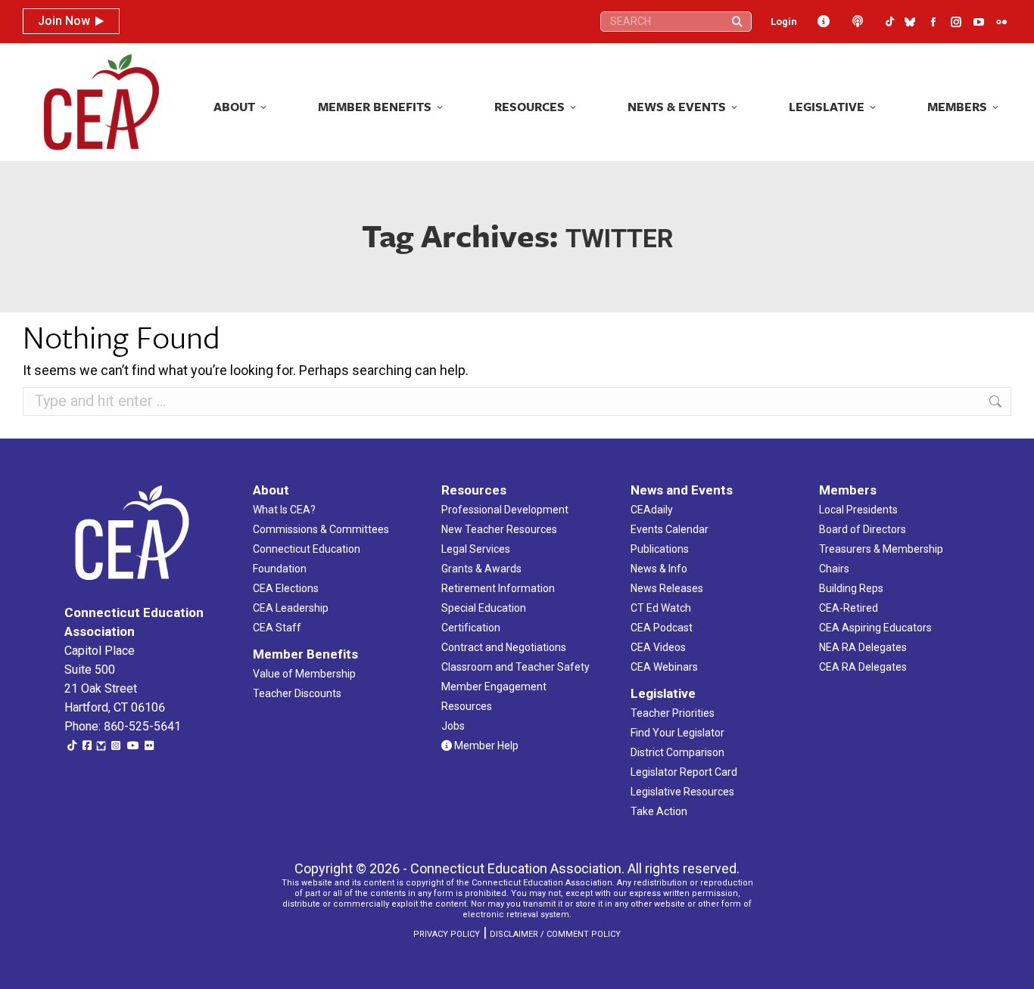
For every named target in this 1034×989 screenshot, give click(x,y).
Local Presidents (858, 510)
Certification (470, 628)
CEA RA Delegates (863, 667)
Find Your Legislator (677, 733)
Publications (660, 549)
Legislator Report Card (684, 772)
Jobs (453, 726)
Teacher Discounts (297, 693)
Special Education (483, 608)
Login (784, 21)
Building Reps (851, 588)
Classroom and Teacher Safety (515, 667)
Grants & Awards (481, 569)
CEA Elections (286, 588)
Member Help (485, 745)
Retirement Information (498, 588)
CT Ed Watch (661, 608)
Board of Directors (862, 529)
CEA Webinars (664, 667)
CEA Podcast (662, 628)
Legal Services (475, 549)
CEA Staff (277, 628)
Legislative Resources (682, 792)
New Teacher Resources (499, 529)
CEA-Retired (848, 608)
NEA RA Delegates (863, 647)
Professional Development (504, 510)
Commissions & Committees (321, 529)
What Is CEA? (284, 510)
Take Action (659, 811)
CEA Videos (658, 647)
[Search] (737, 21)
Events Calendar (670, 529)
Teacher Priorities (673, 713)
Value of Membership (304, 674)
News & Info (659, 569)
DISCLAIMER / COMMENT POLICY (555, 934)
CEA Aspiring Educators (875, 628)
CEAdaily (652, 510)
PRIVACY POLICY (446, 934)
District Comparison (677, 752)
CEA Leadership (291, 608)
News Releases (667, 588)
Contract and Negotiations (503, 647)
